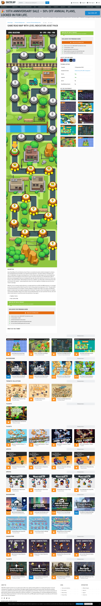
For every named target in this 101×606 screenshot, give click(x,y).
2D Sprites (15, 468)
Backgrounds (41, 6)
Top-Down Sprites (16, 532)
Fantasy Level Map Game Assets (64, 398)
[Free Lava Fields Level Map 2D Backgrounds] (16, 368)
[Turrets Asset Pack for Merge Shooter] (39, 523)
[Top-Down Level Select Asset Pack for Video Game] (84, 345)
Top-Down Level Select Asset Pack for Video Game (87, 353)
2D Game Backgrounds (20, 22)
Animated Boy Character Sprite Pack (64, 554)
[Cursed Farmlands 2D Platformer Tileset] (16, 569)
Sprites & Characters (25, 6)
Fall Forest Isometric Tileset (86, 444)
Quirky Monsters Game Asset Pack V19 (19, 489)
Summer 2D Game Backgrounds (34, 22)
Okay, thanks (80, 603)
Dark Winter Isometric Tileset (63, 444)
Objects (63, 6)
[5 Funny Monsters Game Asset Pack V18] (39, 481)
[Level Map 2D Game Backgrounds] (84, 368)
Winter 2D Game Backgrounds (86, 513)
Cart (99, 2)
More (69, 6)
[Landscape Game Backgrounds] (39, 504)
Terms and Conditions (66, 588)
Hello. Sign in (91, 2)
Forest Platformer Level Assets (19, 421)
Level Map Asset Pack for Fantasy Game (19, 398)
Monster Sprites (16, 490)
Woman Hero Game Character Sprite (41, 554)
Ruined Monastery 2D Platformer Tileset (64, 576)
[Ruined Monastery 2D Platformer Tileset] (62, 569)
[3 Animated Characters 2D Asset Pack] (16, 459)
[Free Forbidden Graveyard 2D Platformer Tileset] (39, 569)
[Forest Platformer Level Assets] (16, 413)
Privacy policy (88, 603)
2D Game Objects (16, 400)
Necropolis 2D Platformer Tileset (87, 576)
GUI (35, 6)
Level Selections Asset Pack (18, 353)
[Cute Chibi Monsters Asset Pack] (84, 481)
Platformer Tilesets (16, 422)
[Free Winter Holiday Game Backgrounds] (84, 504)
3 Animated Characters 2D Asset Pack (19, 466)
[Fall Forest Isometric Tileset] (84, 436)
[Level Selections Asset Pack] (16, 345)
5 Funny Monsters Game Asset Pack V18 (41, 489)
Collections (90, 6)
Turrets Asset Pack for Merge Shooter (41, 531)
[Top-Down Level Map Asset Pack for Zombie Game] (62, 345)
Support (84, 2)
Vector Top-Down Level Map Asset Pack (41, 353)
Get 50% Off (92, 13)
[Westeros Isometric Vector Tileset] (16, 436)
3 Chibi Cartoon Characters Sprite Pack (87, 466)
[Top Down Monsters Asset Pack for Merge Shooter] (16, 523)
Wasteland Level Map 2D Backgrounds (64, 376)
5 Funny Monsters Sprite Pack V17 (64, 489)
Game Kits (14, 6)
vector (50, 22)
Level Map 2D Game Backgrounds (87, 376)
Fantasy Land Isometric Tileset (41, 444)
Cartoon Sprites (38, 468)
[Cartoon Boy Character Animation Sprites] (84, 546)
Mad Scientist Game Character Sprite (19, 554)
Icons (49, 6)
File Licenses (64, 590)
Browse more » (81, 335)
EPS (81, 70)
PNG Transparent (86, 70)
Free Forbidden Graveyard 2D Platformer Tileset (41, 576)
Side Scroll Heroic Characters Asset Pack (41, 466)
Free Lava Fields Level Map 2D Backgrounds (19, 376)
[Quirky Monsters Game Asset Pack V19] (16, 481)
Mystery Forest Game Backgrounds (64, 512)
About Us (84, 590)
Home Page (10, 22)
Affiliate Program (86, 588)
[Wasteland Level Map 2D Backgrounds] (62, 368)
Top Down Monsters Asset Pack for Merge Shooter (19, 531)
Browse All (4, 6)
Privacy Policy (64, 594)
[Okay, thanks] (99, 604)
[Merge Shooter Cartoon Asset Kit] (62, 523)
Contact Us (85, 594)
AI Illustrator (77, 70)
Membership (76, 2)
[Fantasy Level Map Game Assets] (62, 391)
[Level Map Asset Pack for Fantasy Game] (16, 391)
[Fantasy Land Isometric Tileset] (39, 436)
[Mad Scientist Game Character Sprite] (16, 546)
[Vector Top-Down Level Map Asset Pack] (39, 345)
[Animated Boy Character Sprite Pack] (62, 546)
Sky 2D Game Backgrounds (18, 512)
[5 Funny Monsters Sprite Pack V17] (62, 481)
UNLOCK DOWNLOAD (32, 313)
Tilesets (56, 6)
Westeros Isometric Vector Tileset (19, 444)
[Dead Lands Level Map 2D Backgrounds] (39, 368)
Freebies (98, 6)
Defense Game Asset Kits (63, 532)
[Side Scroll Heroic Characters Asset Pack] (39, 459)
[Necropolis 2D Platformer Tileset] (84, 569)
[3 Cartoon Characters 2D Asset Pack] (62, 459)
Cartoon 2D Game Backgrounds (19, 354)
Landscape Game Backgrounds (41, 512)
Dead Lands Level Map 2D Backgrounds (41, 376)
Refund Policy (64, 592)
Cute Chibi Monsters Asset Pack (87, 489)
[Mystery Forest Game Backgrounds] (62, 504)
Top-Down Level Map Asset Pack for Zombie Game (64, 353)
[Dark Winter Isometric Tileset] (62, 436)
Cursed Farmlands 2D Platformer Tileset (19, 576)
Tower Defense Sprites (39, 532)
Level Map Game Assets (39, 398)
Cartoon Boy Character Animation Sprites (87, 554)
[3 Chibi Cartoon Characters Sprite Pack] (84, 459)
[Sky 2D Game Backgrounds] (16, 504)
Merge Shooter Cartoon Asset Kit (64, 531)
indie (45, 22)
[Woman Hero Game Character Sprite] (39, 546)
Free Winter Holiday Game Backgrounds (87, 512)
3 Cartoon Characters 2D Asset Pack (64, 466)
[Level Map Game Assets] (39, 391)
